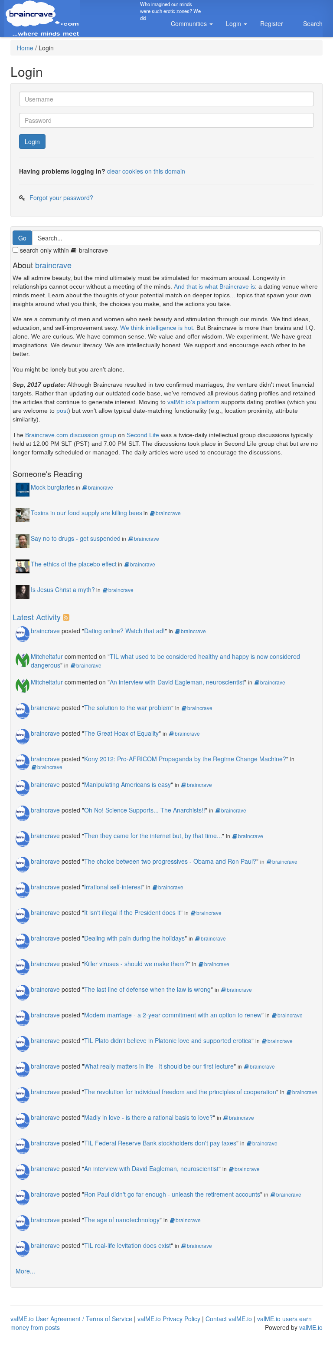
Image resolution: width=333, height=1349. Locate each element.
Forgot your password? (61, 197)
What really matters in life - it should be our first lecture (159, 1066)
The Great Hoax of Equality (121, 733)
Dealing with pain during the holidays (134, 938)
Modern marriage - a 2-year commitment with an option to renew (172, 1014)
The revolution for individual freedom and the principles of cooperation (180, 1091)
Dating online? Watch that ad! (124, 630)
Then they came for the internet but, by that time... (153, 835)
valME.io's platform (193, 401)
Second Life (143, 434)
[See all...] (67, 616)
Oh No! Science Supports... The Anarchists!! (144, 810)
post (62, 410)
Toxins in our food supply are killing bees (86, 512)
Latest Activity (37, 616)
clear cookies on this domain (146, 171)
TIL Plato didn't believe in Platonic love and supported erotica (167, 1040)
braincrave (53, 264)
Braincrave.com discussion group (70, 434)
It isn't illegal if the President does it (132, 912)
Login (234, 23)
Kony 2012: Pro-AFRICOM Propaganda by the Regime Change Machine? (185, 758)
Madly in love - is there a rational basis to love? (148, 1117)
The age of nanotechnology (122, 1219)
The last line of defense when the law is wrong (147, 989)
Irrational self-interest (113, 886)
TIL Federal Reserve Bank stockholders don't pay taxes (160, 1142)
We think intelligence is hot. (157, 327)
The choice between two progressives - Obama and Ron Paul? (170, 861)
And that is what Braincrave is (214, 286)
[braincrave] (22, 632)
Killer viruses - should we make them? (136, 963)
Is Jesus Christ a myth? (63, 589)
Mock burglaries (53, 487)
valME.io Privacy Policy (168, 1318)
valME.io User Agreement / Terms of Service (71, 1318)
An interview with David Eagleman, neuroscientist (177, 682)
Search (313, 23)
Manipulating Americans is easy (127, 784)
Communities (190, 23)
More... (25, 1271)
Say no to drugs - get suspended (76, 538)
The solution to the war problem (127, 707)
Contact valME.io (229, 1318)
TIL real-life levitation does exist (127, 1245)
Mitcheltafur (47, 656)
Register (271, 23)
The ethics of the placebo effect (74, 563)
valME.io (311, 1327)
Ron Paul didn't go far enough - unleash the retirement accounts (172, 1194)
